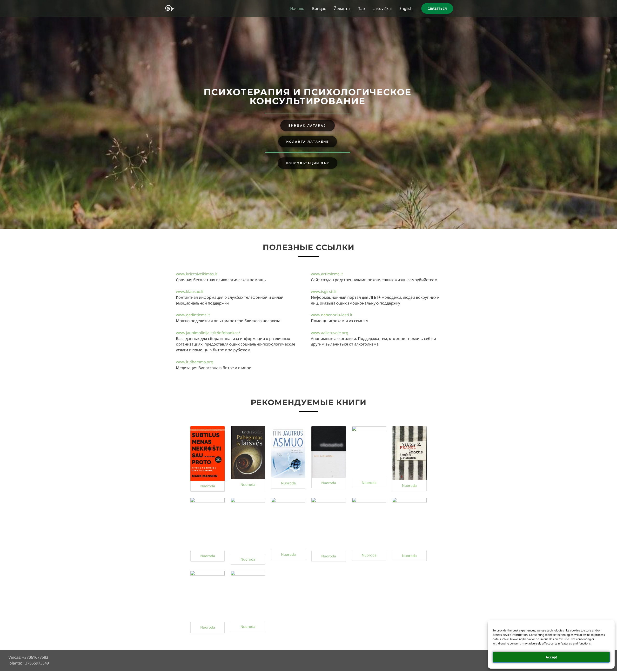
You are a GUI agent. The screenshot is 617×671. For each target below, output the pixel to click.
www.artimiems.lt (327, 274)
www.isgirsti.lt (324, 291)
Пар (361, 8)
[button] (437, 8)
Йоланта (342, 8)
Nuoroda (207, 486)
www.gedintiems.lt (193, 315)
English (406, 8)
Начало (297, 8)
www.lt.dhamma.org (194, 362)
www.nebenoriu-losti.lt (331, 315)
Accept (551, 657)
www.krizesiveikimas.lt (196, 274)
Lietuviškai (382, 8)
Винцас (319, 8)
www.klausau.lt (190, 291)
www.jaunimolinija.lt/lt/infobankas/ (208, 332)
